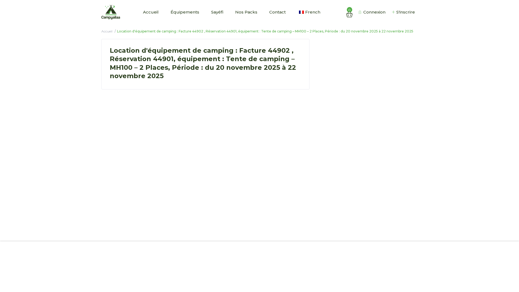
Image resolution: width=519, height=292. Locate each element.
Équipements (185, 12)
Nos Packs (246, 12)
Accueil (151, 12)
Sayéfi (217, 12)
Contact (277, 12)
